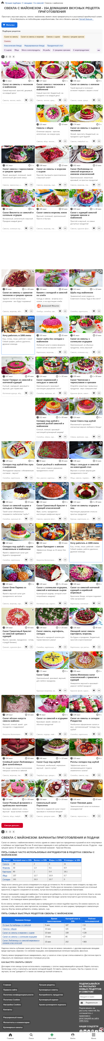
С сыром (8, 50)
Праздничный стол (55, 46)
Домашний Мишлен (50, 306)
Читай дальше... (86, 19)
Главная (7, 985)
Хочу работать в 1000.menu (17, 335)
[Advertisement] (18, 120)
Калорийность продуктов (51, 995)
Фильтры (10, 25)
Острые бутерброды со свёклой (17, 925)
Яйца (16, 50)
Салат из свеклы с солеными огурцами (20, 937)
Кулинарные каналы (13, 1027)
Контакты (7, 1009)
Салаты (7, 41)
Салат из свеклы (11, 37)
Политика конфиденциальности (18, 995)
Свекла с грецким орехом (73, 37)
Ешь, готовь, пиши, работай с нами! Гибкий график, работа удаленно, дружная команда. (17, 341)
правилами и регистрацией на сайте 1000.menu (89, 1018)
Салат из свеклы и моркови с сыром (18, 933)
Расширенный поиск (13, 1017)
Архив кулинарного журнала (52, 1005)
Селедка (6, 879)
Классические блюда (13, 46)
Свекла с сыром (53, 37)
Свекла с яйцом (9, 929)
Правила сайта (10, 990)
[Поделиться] (102, 1029)
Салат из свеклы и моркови (32, 37)
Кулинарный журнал (48, 1000)
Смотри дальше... (12, 825)
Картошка (7, 872)
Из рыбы (46, 50)
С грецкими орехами (61, 50)
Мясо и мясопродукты (31, 50)
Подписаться (92, 1003)
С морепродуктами (81, 50)
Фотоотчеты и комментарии (16, 1022)
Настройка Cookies (12, 1005)
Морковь (6, 868)
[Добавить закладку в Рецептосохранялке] (26, 100)
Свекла (6, 864)
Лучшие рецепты (47, 985)
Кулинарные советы (48, 990)
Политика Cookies (11, 1000)
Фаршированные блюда (34, 46)
